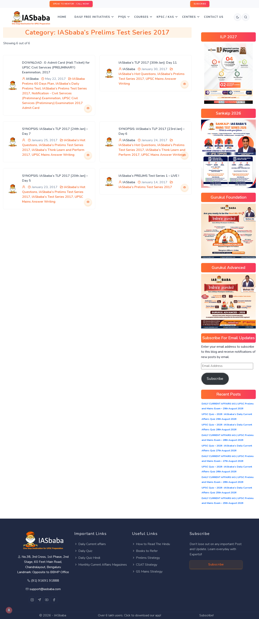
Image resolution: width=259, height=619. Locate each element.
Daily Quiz (85, 551)
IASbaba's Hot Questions (137, 74)
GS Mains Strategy (149, 571)
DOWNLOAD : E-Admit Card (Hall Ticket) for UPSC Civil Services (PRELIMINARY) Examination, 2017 (56, 67)
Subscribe (215, 378)
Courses (141, 17)
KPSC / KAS (165, 17)
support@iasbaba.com (45, 589)
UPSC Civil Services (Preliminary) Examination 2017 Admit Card (52, 103)
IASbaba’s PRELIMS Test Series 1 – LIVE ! (149, 176)
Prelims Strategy (148, 558)
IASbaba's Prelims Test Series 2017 (145, 187)
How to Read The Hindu (153, 544)
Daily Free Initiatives (92, 17)
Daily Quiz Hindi (89, 558)
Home (62, 17)
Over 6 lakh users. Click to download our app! (129, 615)
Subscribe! (206, 615)
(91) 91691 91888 (45, 580)
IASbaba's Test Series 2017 (52, 197)
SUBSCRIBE (200, 3)
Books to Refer (147, 551)
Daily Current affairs (92, 544)
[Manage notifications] (9, 610)
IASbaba (32, 79)
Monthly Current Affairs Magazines (102, 564)
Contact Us (213, 17)
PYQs (122, 17)
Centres (189, 17)
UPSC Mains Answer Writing (53, 155)
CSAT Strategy (146, 564)
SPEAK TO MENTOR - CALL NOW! (71, 3)
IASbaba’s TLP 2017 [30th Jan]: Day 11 (148, 62)
